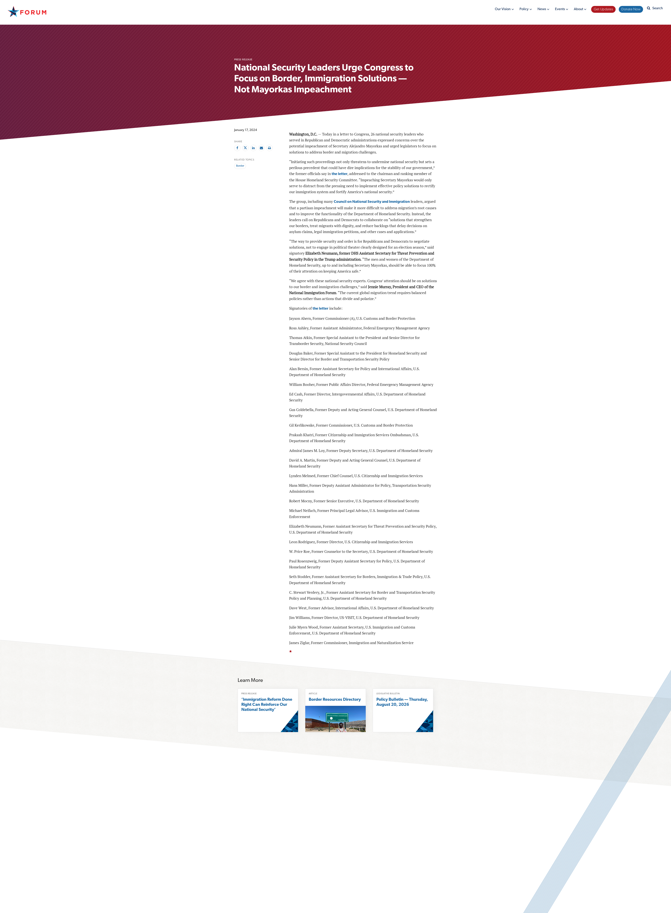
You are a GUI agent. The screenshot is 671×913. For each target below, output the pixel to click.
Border (240, 166)
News (542, 10)
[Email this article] (261, 148)
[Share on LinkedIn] (253, 148)
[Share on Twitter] (245, 148)
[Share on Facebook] (237, 148)
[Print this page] (269, 148)
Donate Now (630, 9)
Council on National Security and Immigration (372, 202)
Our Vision (503, 10)
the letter (339, 174)
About (579, 10)
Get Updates (603, 9)
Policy (524, 10)
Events (560, 10)
